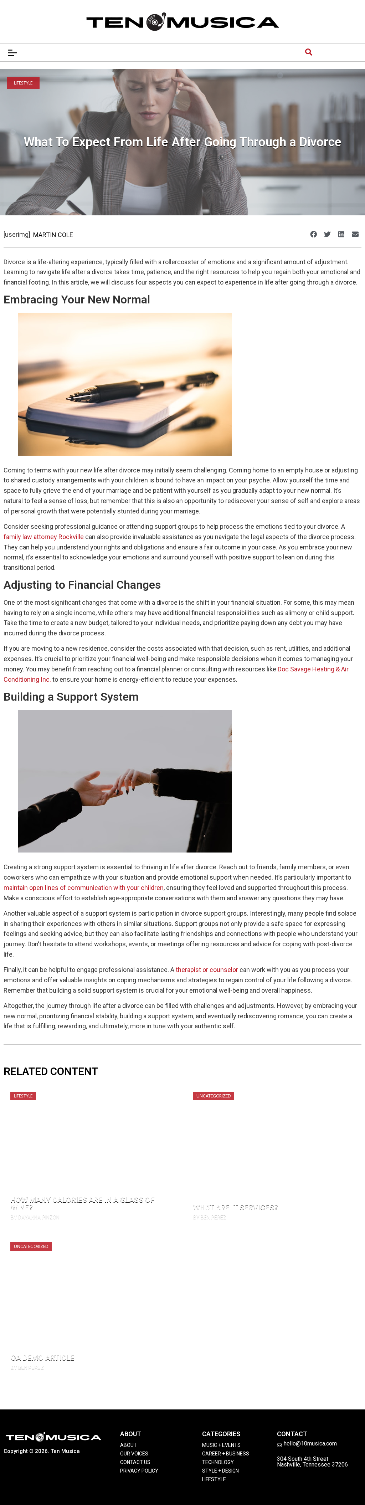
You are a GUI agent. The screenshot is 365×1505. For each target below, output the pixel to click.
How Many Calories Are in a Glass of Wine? (82, 1204)
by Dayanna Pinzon (35, 1217)
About (128, 1445)
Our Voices (134, 1454)
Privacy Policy (139, 1471)
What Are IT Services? (235, 1207)
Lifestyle (23, 83)
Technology (218, 1462)
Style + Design (220, 1471)
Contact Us (135, 1462)
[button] (313, 234)
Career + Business (225, 1454)
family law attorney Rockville (44, 537)
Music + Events (221, 1445)
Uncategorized (213, 1096)
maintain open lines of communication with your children (84, 887)
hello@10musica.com (310, 1443)
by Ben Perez (209, 1217)
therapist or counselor (207, 969)
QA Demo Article (42, 1357)
